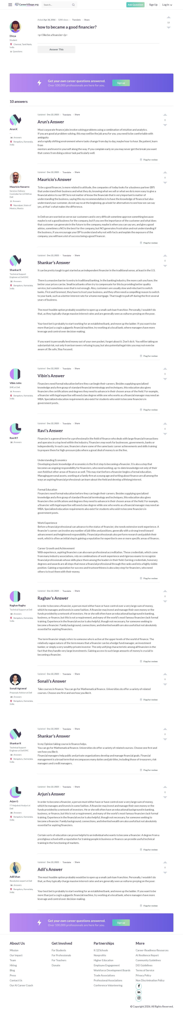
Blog (12, 970)
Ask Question (135, 4)
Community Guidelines (148, 960)
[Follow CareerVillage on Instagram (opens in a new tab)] (139, 998)
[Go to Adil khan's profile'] (16, 868)
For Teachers (59, 960)
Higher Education (103, 960)
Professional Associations (108, 980)
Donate (56, 965)
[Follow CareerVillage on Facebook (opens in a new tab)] (139, 986)
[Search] (73, 4)
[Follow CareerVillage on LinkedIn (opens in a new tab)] (139, 992)
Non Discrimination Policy (150, 980)
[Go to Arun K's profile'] (16, 121)
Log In (165, 4)
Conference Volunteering (108, 985)
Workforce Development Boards (112, 970)
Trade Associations (104, 975)
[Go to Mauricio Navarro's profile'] (16, 178)
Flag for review (149, 159)
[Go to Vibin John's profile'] (16, 375)
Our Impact (16, 955)
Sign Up (153, 4)
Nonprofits (100, 955)
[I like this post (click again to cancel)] (168, 17)
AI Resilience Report (147, 955)
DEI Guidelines (144, 965)
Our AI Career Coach (21, 985)
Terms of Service (145, 970)
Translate (76, 19)
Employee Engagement (107, 965)
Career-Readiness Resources (152, 950)
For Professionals (61, 955)
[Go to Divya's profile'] (16, 27)
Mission (14, 950)
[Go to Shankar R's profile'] (16, 261)
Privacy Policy (143, 975)
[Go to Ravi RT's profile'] (16, 429)
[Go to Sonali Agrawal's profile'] (16, 680)
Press (13, 975)
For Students (59, 950)
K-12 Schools (101, 950)
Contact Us (16, 980)
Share (86, 19)
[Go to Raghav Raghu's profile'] (16, 597)
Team (13, 960)
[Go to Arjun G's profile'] (16, 793)
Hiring (13, 965)
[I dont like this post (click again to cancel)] (168, 27)
